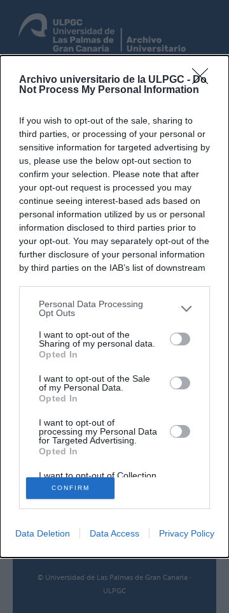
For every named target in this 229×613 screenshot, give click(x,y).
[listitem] (114, 308)
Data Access (114, 533)
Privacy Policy (186, 533)
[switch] (180, 339)
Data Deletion (42, 533)
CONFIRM (71, 487)
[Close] (204, 80)
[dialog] (114, 306)
